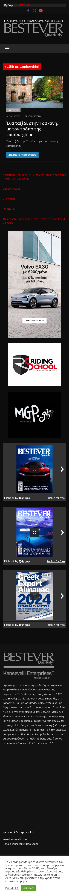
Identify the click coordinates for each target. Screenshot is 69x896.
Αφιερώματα (13, 110)
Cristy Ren (9, 198)
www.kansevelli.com (15, 839)
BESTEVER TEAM (33, 116)
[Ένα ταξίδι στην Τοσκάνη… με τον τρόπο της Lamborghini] (34, 92)
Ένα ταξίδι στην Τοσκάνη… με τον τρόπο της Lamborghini (33, 128)
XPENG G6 (24, 5)
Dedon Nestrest (12, 188)
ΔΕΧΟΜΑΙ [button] (29, 887)
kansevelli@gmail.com (25, 843)
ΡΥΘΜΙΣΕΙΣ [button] (12, 888)
